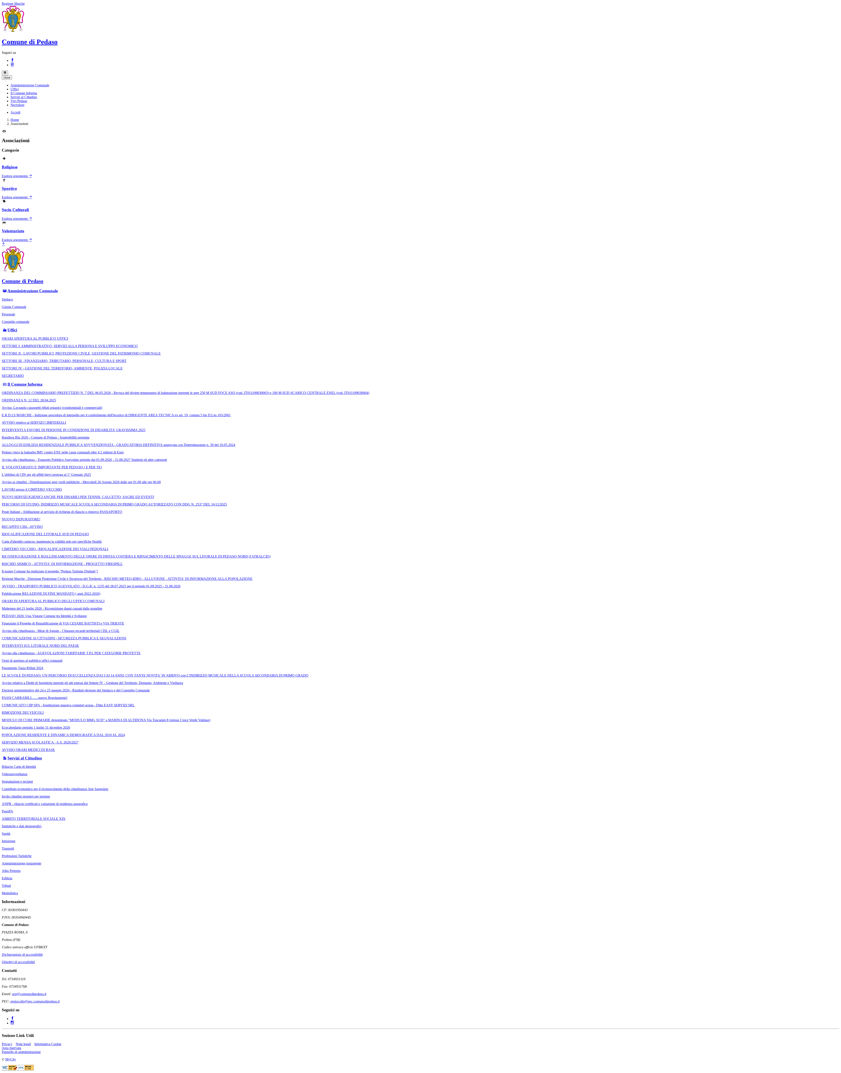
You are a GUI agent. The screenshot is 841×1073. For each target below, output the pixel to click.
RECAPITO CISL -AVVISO (22, 527)
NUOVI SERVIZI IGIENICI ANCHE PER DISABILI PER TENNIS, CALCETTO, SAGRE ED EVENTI (78, 497)
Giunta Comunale (14, 307)
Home (15, 120)
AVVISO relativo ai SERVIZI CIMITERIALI (34, 422)
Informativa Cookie (47, 1044)
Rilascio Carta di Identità (19, 766)
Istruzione (8, 841)
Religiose (10, 167)
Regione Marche (13, 3)
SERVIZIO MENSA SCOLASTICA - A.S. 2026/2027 (40, 742)
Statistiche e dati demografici (21, 826)
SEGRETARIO (13, 376)
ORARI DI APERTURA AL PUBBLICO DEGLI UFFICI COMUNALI (53, 601)
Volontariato (13, 231)
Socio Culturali (15, 209)
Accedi (15, 112)
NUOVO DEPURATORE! (21, 519)
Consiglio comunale (15, 322)
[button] (30, 85)
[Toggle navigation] (5, 72)
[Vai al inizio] (3, 244)
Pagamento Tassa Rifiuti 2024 (22, 668)
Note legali (23, 1044)
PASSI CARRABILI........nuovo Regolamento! (34, 698)
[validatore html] (10, 1069)
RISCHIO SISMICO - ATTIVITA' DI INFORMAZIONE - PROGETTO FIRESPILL (62, 564)
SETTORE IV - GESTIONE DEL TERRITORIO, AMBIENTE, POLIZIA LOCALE (62, 368)
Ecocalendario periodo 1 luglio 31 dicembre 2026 (36, 727)
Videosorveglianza (14, 774)
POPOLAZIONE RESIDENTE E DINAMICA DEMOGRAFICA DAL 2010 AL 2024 (63, 735)
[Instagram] (12, 65)
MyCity (10, 1059)
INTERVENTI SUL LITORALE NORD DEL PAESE (40, 646)
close (7, 77)
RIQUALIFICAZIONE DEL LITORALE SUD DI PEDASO (45, 534)
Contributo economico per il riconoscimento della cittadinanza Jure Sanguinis (55, 789)
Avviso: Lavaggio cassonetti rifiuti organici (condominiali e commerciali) (52, 408)
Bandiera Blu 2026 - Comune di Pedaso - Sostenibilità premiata (45, 437)
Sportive (9, 188)
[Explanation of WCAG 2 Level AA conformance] (26, 1069)
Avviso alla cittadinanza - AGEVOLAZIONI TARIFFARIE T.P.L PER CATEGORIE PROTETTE (71, 653)
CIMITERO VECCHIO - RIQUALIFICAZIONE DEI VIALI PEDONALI (55, 549)
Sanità (6, 833)
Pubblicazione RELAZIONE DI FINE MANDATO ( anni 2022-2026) (51, 593)
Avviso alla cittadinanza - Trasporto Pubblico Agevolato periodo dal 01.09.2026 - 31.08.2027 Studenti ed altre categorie (84, 460)
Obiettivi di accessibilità (18, 962)
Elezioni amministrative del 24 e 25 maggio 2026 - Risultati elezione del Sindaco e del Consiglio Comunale (76, 690)
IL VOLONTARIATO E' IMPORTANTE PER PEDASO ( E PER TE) (52, 467)
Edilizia (7, 878)
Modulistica (10, 893)
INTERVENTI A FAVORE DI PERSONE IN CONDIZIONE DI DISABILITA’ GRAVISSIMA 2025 (73, 430)
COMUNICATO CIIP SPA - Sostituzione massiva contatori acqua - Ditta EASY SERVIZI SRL (68, 705)
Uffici (12, 330)
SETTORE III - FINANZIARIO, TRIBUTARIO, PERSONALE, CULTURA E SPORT (64, 361)
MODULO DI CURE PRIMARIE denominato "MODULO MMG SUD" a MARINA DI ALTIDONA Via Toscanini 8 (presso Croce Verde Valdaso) (106, 720)
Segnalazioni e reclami (17, 781)
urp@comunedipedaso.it (29, 994)
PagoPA (7, 811)
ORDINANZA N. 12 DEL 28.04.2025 (29, 400)
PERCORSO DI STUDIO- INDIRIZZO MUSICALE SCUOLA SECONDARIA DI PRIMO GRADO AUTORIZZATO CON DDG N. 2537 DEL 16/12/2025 (114, 504)
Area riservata (11, 1048)
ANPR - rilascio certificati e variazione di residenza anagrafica (45, 804)
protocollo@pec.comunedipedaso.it (35, 1001)
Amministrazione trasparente (21, 863)
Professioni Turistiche (17, 856)
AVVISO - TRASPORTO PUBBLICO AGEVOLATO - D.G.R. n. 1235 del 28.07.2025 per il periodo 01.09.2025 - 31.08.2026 (91, 586)
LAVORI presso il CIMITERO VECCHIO (32, 489)
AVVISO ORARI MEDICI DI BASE (28, 750)
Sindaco (7, 299)
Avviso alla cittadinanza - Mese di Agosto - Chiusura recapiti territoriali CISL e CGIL (61, 631)
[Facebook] (12, 60)
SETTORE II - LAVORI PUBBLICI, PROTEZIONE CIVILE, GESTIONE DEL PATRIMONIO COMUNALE (81, 353)
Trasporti (8, 848)
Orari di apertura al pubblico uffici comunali (32, 660)
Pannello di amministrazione (21, 1052)
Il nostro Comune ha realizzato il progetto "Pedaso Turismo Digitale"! (50, 571)
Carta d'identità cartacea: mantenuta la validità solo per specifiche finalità (52, 541)
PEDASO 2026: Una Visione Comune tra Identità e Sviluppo (44, 616)
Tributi (6, 885)
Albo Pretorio (11, 871)
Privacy (7, 1044)
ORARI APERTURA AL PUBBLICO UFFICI (35, 338)
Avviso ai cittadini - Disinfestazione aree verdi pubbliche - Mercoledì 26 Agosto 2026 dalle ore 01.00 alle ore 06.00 (81, 482)
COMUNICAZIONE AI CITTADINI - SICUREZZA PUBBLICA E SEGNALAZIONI (64, 638)
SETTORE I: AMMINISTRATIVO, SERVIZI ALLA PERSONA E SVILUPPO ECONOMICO (70, 346)
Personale (8, 314)
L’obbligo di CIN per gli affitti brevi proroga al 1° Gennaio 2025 (46, 474)
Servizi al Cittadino (24, 758)
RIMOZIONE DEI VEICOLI (23, 712)
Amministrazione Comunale (32, 291)
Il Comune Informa (24, 384)
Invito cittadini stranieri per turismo (26, 796)
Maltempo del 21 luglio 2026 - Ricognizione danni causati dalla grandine (52, 608)
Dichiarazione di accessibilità (22, 954)
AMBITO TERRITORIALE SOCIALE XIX (33, 819)
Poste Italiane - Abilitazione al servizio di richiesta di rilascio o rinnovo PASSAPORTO (62, 512)
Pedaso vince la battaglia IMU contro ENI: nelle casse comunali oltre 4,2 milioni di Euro (63, 452)
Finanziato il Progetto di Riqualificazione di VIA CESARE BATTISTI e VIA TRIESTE (63, 623)
